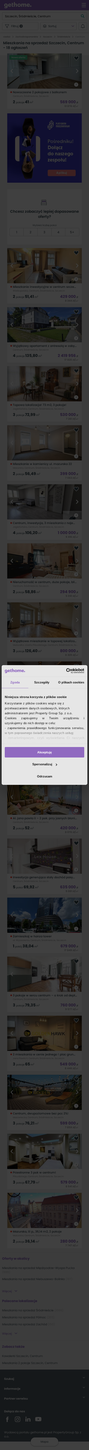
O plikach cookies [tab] (71, 682)
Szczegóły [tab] (41, 682)
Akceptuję (44, 752)
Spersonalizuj (42, 764)
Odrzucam (44, 776)
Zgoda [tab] (15, 682)
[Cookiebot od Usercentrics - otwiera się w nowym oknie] (66, 671)
